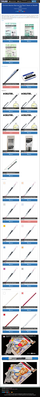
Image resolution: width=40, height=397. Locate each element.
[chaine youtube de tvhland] (8, 392)
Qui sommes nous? (9, 388)
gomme (6, 66)
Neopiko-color (15, 16)
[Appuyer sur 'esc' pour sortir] (20, 373)
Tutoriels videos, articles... (13, 389)
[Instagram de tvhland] (7, 392)
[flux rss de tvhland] (12, 392)
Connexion (29, 1)
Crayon (3, 66)
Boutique (19, 1)
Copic (36, 16)
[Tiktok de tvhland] (10, 392)
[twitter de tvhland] (4, 392)
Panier (34, 1)
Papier (3, 20)
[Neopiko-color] (20, 358)
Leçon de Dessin (13, 1)
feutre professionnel (23, 16)
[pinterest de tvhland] (5, 392)
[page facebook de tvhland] (2, 392)
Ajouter (11, 41)
